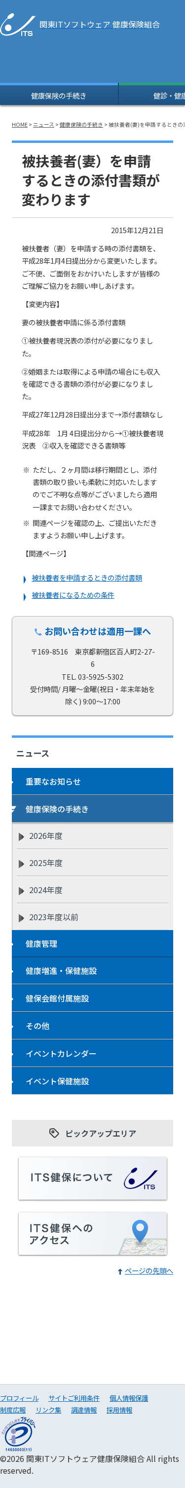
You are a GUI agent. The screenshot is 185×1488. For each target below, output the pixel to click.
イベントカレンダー (61, 1053)
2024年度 (46, 890)
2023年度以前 (53, 917)
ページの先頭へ (149, 1270)
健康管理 (41, 943)
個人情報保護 (129, 1398)
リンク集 (48, 1410)
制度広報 (13, 1410)
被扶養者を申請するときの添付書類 (87, 577)
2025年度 (46, 862)
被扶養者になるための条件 (73, 594)
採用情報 (119, 1410)
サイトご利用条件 (74, 1398)
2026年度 (46, 835)
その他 (37, 1026)
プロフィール (19, 1398)
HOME (20, 124)
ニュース (43, 124)
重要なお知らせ (53, 781)
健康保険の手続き (58, 95)
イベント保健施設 (57, 1081)
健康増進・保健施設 (61, 970)
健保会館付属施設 (57, 998)
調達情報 (84, 1410)
